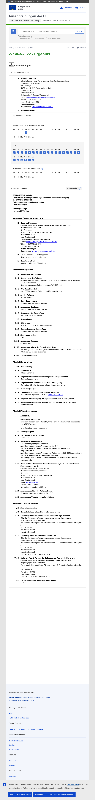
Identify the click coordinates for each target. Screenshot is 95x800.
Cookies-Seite (73, 784)
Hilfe (10, 714)
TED (10, 48)
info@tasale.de (32, 482)
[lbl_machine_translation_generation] (42, 169)
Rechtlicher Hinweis (16, 741)
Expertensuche (39, 39)
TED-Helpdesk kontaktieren (19, 718)
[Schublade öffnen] (11, 64)
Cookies (11, 745)
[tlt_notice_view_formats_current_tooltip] (80, 188)
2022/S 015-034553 (55, 395)
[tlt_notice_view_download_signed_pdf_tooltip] (26, 132)
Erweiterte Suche (24, 39)
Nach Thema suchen (55, 39)
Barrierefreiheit (14, 749)
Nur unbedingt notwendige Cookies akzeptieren (54, 794)
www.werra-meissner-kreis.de (42, 107)
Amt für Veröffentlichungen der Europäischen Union (29, 697)
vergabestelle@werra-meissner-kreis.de (40, 97)
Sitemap (12, 765)
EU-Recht (12, 776)
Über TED (12, 761)
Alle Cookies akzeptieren (20, 794)
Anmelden (67, 8)
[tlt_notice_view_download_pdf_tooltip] (14, 152)
